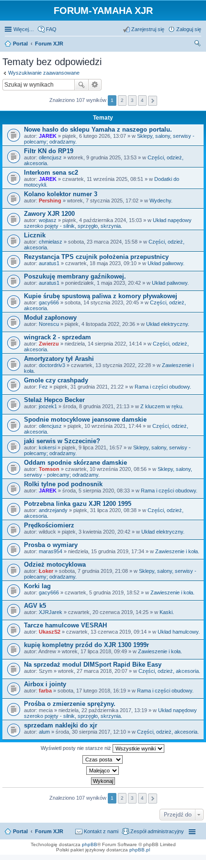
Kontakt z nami (101, 831)
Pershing (50, 200)
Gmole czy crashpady (56, 380)
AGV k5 (35, 605)
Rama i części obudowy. (163, 387)
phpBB (89, 844)
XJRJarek (50, 612)
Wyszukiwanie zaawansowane (44, 73)
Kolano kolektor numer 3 (60, 194)
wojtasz (48, 220)
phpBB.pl (139, 849)
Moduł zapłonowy (50, 317)
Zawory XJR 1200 (49, 213)
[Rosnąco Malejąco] (103, 770)
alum (44, 732)
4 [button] (142, 100)
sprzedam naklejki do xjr (60, 725)
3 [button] (132, 100)
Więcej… (23, 29)
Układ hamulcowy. (179, 632)
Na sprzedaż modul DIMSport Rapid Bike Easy (92, 664)
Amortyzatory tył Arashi (59, 358)
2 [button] (122, 100)
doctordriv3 (52, 365)
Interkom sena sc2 (51, 172)
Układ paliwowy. (166, 263)
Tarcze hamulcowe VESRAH (65, 625)
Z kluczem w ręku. (161, 406)
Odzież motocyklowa (55, 564)
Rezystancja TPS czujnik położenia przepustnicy (96, 256)
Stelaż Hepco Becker (54, 399)
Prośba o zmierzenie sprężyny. (69, 703)
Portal (20, 43)
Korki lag (37, 586)
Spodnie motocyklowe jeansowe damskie (85, 419)
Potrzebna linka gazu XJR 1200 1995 (77, 503)
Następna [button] (152, 101)
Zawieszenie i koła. (177, 551)
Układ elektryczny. (167, 324)
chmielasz (50, 242)
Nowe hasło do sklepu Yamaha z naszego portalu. (98, 129)
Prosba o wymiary (51, 544)
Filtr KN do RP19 (48, 151)
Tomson (49, 469)
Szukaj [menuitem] (198, 44)
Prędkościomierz (49, 525)
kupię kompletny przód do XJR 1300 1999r (86, 644)
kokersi (47, 447)
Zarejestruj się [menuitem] (147, 29)
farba (45, 690)
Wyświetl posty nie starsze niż (77, 748)
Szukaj (81, 84)
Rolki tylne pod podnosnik (63, 484)
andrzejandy (53, 510)
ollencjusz (50, 157)
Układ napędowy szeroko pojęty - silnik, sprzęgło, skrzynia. (108, 223)
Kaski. (167, 612)
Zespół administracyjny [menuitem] (157, 831)
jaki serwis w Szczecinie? (62, 441)
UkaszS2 (49, 632)
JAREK (48, 136)
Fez (43, 387)
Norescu (49, 324)
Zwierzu (49, 343)
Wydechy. (160, 200)
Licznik (35, 235)
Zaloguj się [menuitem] (188, 29)
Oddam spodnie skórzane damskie (75, 462)
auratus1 (49, 263)
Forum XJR (49, 831)
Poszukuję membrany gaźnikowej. (75, 276)
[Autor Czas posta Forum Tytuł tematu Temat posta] (103, 759)
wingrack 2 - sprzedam (57, 337)
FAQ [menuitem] (51, 29)
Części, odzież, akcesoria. (169, 671)
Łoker (46, 571)
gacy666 (49, 302)
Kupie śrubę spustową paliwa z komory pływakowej (100, 296)
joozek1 (48, 406)
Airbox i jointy (45, 684)
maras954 (50, 551)
